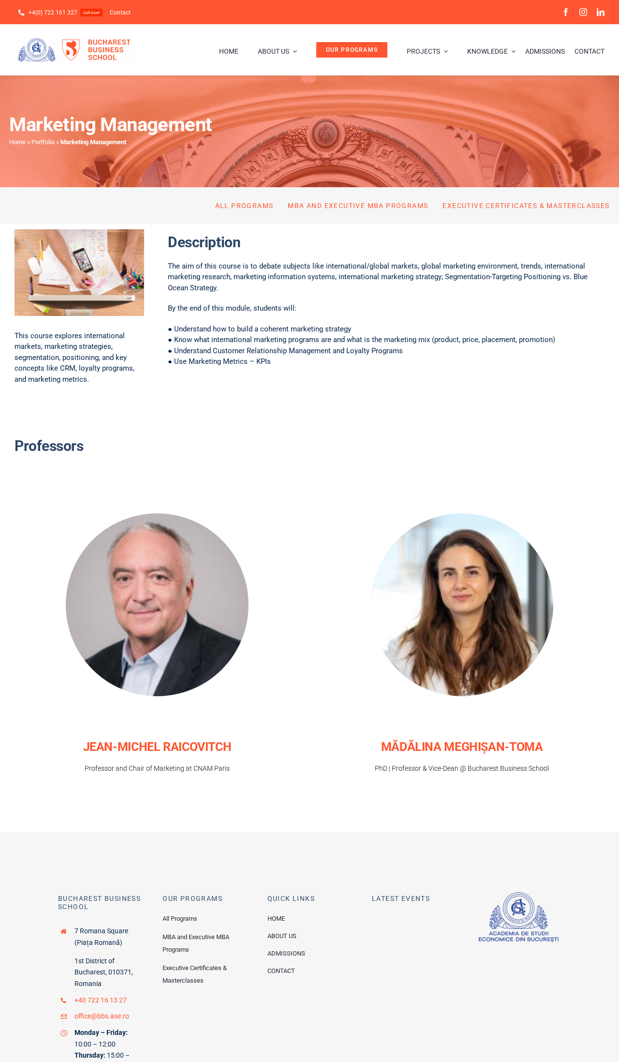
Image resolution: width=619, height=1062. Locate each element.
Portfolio (43, 142)
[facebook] (566, 12)
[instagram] (583, 12)
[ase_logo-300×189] (519, 895)
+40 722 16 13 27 (100, 1000)
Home (17, 142)
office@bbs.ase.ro (101, 1016)
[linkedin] (600, 12)
